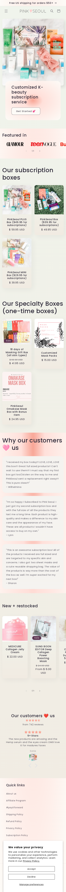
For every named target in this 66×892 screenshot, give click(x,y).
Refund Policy (14, 821)
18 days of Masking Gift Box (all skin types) (17, 352)
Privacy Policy (14, 828)
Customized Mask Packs (49, 354)
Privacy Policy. (31, 861)
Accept (31, 868)
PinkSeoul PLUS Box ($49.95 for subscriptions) (17, 222)
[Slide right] (39, 151)
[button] (6, 11)
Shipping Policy (14, 814)
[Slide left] (26, 151)
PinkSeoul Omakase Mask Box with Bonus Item (17, 410)
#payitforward (14, 807)
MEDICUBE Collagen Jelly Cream (15, 649)
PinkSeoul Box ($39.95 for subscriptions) (49, 222)
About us (11, 793)
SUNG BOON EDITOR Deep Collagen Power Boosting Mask (43, 654)
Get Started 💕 (26, 111)
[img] (33, 720)
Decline (31, 876)
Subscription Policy (17, 835)
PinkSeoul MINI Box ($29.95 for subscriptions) (17, 275)
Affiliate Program (16, 800)
